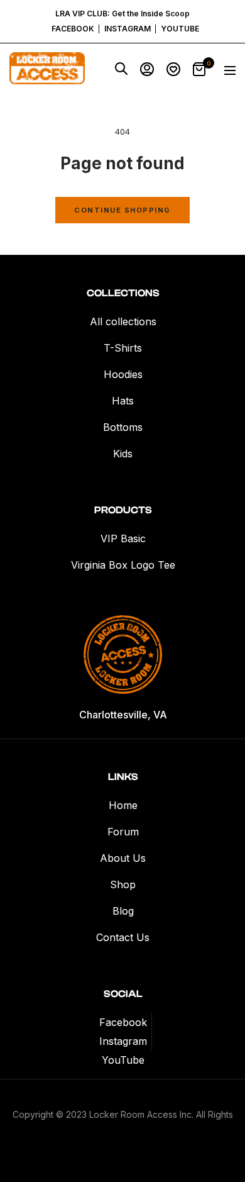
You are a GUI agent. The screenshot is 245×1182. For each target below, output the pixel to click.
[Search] (121, 71)
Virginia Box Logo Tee (123, 565)
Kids (123, 453)
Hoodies (123, 374)
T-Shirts (123, 348)
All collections (123, 321)
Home (123, 805)
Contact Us (123, 937)
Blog (123, 911)
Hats (123, 400)
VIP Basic (123, 538)
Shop (123, 884)
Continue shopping (122, 210)
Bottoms (123, 427)
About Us (123, 858)
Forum (123, 831)
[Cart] (199, 71)
